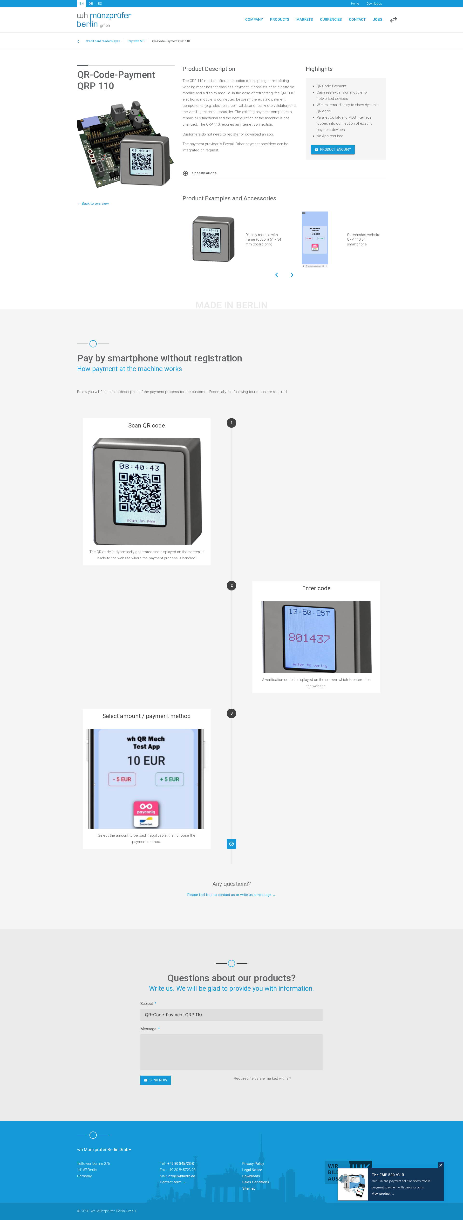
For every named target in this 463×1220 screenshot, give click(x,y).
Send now (158, 1080)
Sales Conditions (255, 1182)
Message (148, 1029)
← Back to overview (93, 203)
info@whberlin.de (181, 1176)
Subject (146, 1004)
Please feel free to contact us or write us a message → (231, 895)
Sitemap (248, 1188)
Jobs (377, 19)
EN (82, 3)
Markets (304, 19)
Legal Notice (252, 1170)
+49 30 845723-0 (180, 1163)
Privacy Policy (253, 1163)
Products (279, 19)
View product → (383, 1193)
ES (100, 3)
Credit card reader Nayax (103, 41)
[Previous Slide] (277, 275)
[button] (284, 173)
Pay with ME (136, 41)
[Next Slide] (292, 275)
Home (355, 3)
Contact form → (173, 1182)
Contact (357, 19)
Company (254, 19)
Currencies (331, 19)
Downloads (374, 3)
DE (91, 3)
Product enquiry (335, 149)
